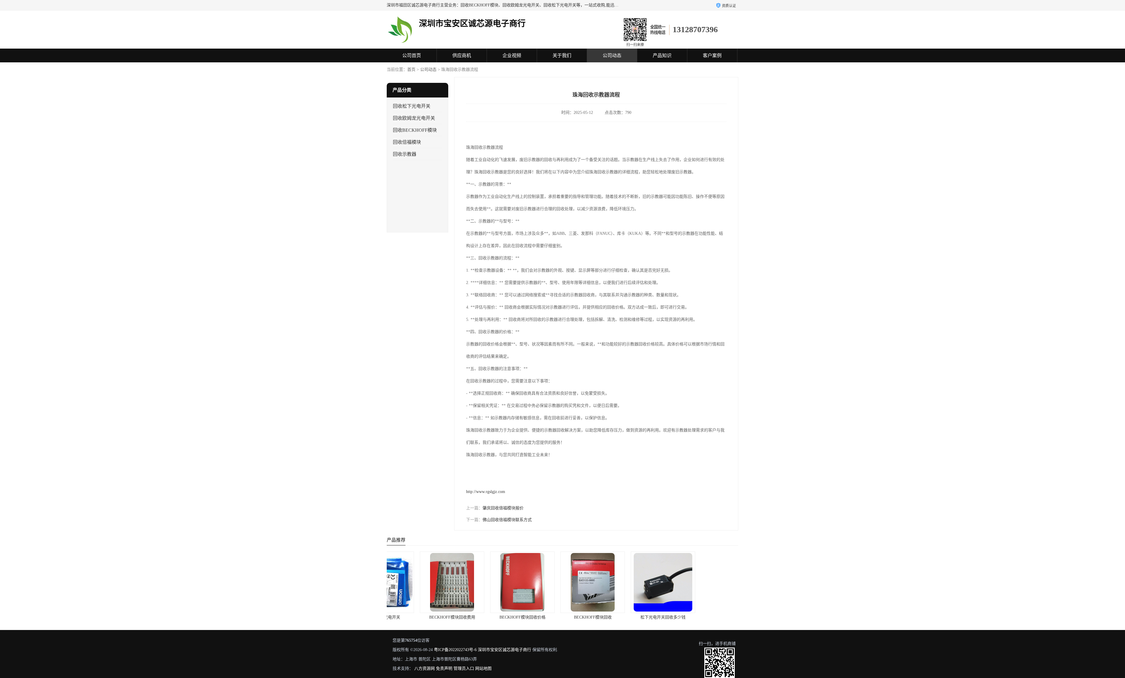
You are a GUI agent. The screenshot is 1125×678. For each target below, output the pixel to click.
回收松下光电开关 (411, 106)
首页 (411, 69)
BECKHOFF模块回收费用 (422, 617)
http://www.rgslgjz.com (485, 491)
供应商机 (461, 55)
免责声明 (444, 668)
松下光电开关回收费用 (703, 617)
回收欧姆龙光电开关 (414, 118)
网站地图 (483, 668)
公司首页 (411, 55)
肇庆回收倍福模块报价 (503, 508)
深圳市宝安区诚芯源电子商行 (504, 650)
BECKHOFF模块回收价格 (492, 617)
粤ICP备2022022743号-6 (455, 650)
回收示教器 (404, 154)
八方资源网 (424, 668)
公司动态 (612, 55)
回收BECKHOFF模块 (415, 130)
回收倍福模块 (407, 142)
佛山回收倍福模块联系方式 (507, 520)
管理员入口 (464, 668)
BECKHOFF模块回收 (563, 617)
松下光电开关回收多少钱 (632, 617)
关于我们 (562, 55)
